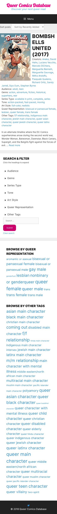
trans (47, 289)
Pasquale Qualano (41, 79)
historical (40, 92)
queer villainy (16, 492)
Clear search (8, 233)
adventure (22, 92)
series (47, 98)
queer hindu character (32, 434)
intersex (11, 350)
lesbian (5, 112)
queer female (17, 112)
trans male (35, 295)
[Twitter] (28, 505)
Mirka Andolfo (39, 75)
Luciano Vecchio (47, 62)
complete (38, 98)
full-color (16, 105)
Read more (14, 145)
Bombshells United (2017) (43, 45)
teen (21, 89)
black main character (25, 317)
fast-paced (30, 102)
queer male (32, 288)
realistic (26, 105)
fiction (31, 92)
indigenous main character (23, 345)
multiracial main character (27, 380)
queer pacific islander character (22, 481)
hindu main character (40, 341)
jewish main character (24, 118)
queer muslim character (36, 476)
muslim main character (19, 385)
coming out (16, 327)
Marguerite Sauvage (42, 72)
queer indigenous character (25, 438)
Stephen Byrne (28, 85)
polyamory (30, 391)
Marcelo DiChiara (41, 65)
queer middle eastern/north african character (26, 466)
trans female (31, 112)
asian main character (25, 311)
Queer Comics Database (28, 5)
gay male (37, 269)
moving (41, 102)
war (15, 95)
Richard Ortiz (39, 82)
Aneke (45, 59)
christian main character (23, 322)
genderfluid (11, 276)
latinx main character (23, 355)
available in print (23, 98)
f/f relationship (21, 115)
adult (15, 89)
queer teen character (27, 486)
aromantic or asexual (19, 259)
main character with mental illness (26, 366)
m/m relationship (22, 360)
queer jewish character (24, 122)
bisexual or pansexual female (40, 108)
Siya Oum (14, 85)
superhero (7, 95)
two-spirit (33, 492)
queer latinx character (25, 448)
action (12, 92)
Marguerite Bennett (42, 69)
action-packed (15, 102)
